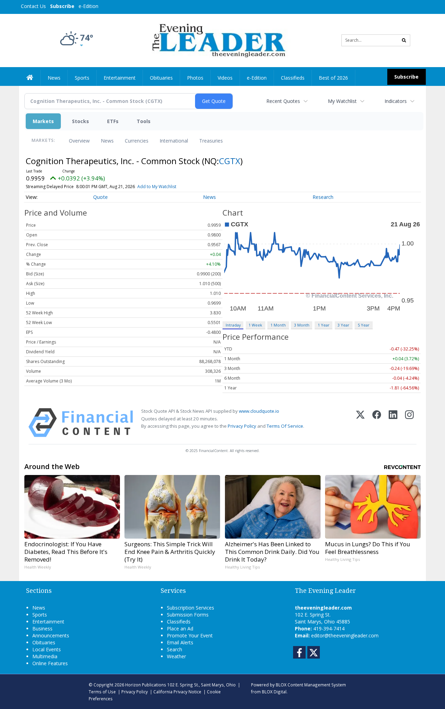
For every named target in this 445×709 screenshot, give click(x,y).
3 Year (343, 325)
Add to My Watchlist (156, 187)
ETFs (113, 121)
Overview (79, 140)
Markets (43, 121)
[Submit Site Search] (404, 40)
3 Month (301, 325)
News (107, 140)
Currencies (136, 140)
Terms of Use (102, 691)
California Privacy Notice (177, 691)
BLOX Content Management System (311, 684)
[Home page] (217, 40)
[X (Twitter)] (360, 423)
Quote (100, 197)
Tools (144, 121)
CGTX (229, 161)
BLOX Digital (274, 691)
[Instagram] (409, 423)
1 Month (278, 325)
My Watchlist (342, 101)
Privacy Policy (242, 426)
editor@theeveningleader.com (345, 635)
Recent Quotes (283, 101)
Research (323, 197)
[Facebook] (377, 423)
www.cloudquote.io (259, 411)
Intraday (233, 325)
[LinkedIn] (393, 423)
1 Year (324, 325)
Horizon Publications (145, 684)
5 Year (364, 325)
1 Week (255, 325)
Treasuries (211, 140)
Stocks (80, 121)
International (174, 140)
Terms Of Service (285, 426)
